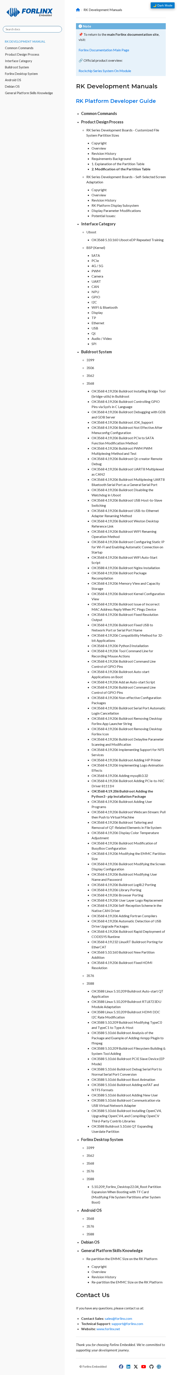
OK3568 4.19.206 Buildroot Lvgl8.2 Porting (124, 885)
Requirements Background (111, 159)
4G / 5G (97, 266)
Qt (94, 333)
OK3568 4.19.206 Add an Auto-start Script (123, 682)
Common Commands (19, 48)
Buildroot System (17, 67)
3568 (90, 383)
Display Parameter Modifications (116, 210)
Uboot (91, 232)
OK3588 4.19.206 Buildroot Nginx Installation (126, 568)
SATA (96, 255)
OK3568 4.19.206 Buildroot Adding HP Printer (126, 760)
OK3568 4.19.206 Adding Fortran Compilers (124, 916)
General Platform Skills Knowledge (29, 93)
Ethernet (98, 323)
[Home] (78, 9)
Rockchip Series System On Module (105, 71)
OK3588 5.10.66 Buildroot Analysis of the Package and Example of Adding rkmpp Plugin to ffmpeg (128, 1038)
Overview (99, 148)
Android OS (13, 80)
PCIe (95, 260)
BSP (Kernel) (95, 247)
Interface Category (18, 61)
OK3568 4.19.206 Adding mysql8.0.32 (120, 775)
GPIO (96, 297)
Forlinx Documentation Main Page (104, 50)
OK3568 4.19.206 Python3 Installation (120, 646)
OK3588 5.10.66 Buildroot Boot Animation (123, 1079)
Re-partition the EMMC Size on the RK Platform (121, 1259)
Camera (97, 276)
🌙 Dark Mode (162, 5)
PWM (96, 271)
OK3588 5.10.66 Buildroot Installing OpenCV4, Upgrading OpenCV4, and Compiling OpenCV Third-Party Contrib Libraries (126, 1116)
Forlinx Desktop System (21, 74)
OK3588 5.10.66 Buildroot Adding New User (125, 1095)
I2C (94, 302)
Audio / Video (102, 338)
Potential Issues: (104, 216)
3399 (90, 360)
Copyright (99, 143)
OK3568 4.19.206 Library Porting (116, 890)
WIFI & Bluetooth (105, 307)
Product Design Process (22, 54)
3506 (90, 368)
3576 (90, 975)
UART (96, 281)
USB (95, 328)
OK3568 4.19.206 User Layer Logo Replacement (127, 900)
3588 (90, 983)
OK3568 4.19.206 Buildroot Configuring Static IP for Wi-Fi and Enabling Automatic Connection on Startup (128, 547)
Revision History (104, 153)
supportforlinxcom (127, 1324)
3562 (90, 375)
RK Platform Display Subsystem (115, 205)
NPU (95, 292)
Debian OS (12, 86)
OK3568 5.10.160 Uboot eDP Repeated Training (128, 240)
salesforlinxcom (118, 1318)
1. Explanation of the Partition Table (118, 164)
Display (97, 312)
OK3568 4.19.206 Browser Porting (117, 895)
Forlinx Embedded (95, 1366)
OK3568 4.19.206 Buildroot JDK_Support (122, 422)
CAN (95, 286)
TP (94, 318)
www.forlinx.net (108, 1329)
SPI (94, 344)
